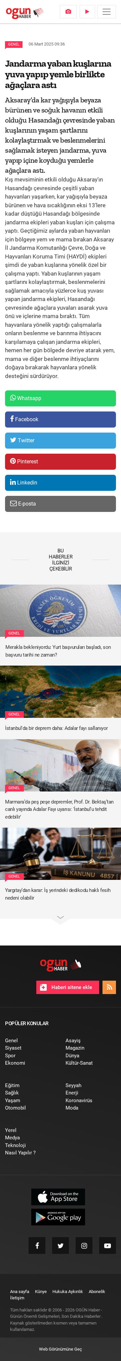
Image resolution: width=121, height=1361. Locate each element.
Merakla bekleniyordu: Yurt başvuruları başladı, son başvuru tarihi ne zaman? (58, 651)
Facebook (26, 419)
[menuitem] (68, 11)
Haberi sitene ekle (71, 987)
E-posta (26, 504)
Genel (13, 44)
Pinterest (27, 461)
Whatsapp (28, 398)
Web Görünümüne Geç (60, 1349)
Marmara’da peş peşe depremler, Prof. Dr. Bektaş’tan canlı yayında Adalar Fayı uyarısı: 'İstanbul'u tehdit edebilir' (59, 809)
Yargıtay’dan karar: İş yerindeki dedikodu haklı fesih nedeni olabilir (58, 894)
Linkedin (26, 482)
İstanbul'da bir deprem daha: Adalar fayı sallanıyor (56, 728)
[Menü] (106, 11)
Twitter (25, 440)
